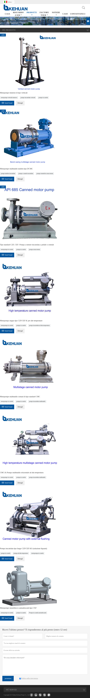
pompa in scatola (21, 249)
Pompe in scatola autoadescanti (37, 613)
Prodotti (32, 12)
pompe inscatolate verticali (28, 97)
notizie (56, 12)
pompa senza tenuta (34, 249)
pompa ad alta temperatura (21, 553)
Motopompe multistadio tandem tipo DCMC (16, 169)
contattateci (77, 14)
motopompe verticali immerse (9, 97)
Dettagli (20, 103)
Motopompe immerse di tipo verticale (14, 93)
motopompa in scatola (7, 249)
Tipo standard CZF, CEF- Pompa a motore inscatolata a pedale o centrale (27, 245)
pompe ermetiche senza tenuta (45, 173)
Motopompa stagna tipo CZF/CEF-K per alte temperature (21, 321)
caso (65, 14)
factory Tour (44, 13)
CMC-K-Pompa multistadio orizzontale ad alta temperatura (21, 473)
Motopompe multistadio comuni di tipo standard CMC (20, 397)
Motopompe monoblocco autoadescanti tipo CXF (18, 608)
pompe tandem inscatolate (8, 173)
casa (7, 14)
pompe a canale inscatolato (26, 173)
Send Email (7, 102)
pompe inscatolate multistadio (37, 401)
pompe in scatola (43, 97)
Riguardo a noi (18, 13)
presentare (8, 678)
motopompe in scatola (7, 401)
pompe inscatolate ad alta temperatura (39, 325)
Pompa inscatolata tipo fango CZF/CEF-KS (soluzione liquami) (23, 549)
